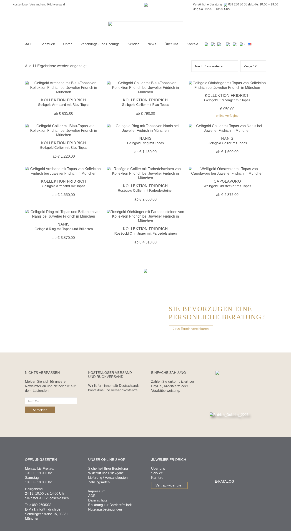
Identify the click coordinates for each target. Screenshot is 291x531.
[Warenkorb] (219, 44)
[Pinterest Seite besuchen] (241, 44)
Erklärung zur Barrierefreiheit (110, 505)
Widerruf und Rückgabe (106, 473)
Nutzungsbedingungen (105, 509)
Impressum (96, 491)
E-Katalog (224, 481)
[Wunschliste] (213, 44)
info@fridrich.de (48, 509)
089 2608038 (42, 505)
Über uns (158, 468)
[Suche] (207, 44)
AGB (91, 496)
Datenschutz (98, 500)
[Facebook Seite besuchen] (228, 44)
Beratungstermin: (123, 4)
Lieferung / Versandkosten (108, 477)
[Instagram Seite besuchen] (234, 44)
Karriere (157, 477)
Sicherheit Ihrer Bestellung (108, 468)
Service (157, 473)
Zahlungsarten (99, 482)
